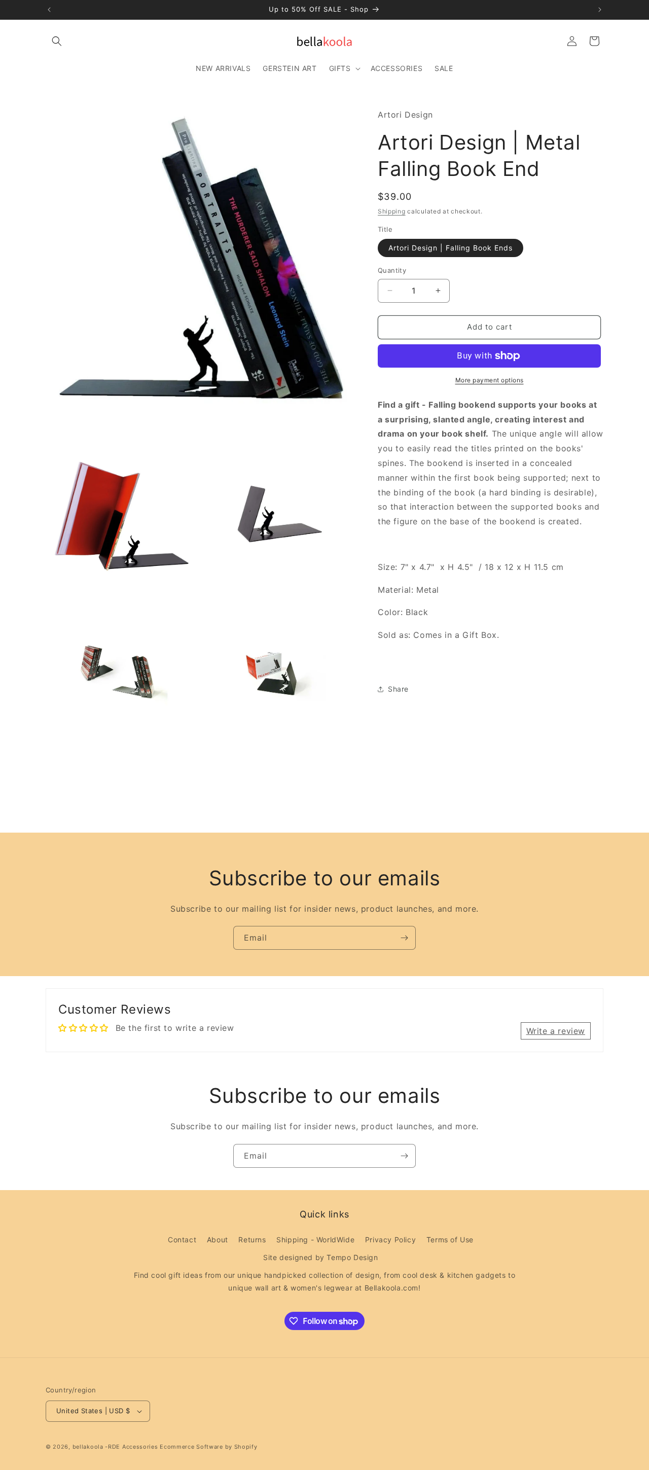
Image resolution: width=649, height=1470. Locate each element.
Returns (252, 1239)
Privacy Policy (390, 1239)
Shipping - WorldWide (315, 1239)
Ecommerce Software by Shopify (208, 1446)
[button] (57, 41)
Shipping (392, 211)
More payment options (489, 380)
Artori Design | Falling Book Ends (450, 247)
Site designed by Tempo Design (320, 1257)
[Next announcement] (600, 9)
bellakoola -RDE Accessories (115, 1446)
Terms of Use (450, 1239)
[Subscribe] (404, 938)
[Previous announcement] (49, 9)
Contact (182, 1239)
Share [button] (398, 689)
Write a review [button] (555, 1031)
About (217, 1239)
